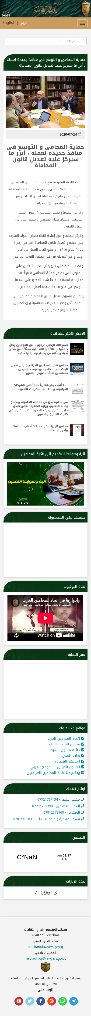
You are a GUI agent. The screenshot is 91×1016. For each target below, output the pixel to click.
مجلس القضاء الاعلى (64, 744)
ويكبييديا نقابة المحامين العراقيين (54, 772)
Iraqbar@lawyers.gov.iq (45, 947)
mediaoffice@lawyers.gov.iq (45, 958)
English (8, 22)
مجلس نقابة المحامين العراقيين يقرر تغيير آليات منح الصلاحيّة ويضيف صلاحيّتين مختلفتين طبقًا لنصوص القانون (39, 369)
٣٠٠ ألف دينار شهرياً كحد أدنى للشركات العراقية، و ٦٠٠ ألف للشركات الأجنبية (41, 387)
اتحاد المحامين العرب (64, 738)
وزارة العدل (71, 755)
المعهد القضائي (67, 761)
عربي (24, 22)
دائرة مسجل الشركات (64, 750)
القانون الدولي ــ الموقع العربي (56, 767)
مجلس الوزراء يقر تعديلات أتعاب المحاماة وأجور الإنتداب (40, 428)
